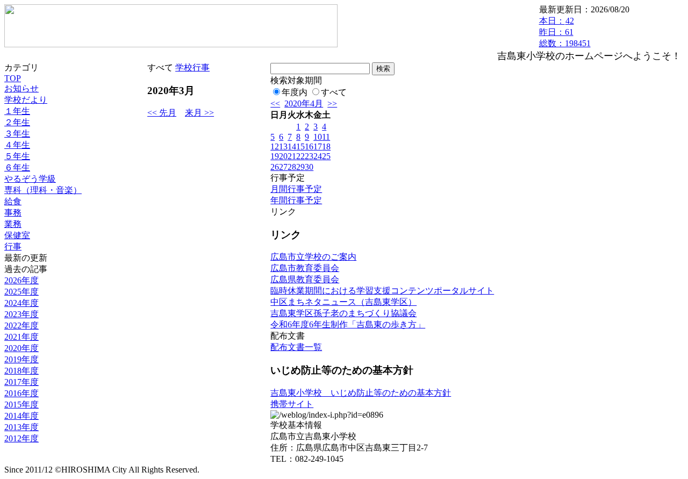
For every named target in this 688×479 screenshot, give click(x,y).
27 (283, 166)
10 (317, 136)
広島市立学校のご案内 (313, 256)
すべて (334, 92)
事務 (13, 212)
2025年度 (21, 291)
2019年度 (21, 359)
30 (309, 166)
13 (283, 146)
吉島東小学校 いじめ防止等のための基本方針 (360, 392)
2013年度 (21, 427)
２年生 (17, 122)
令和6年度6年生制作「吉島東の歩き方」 (347, 324)
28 (292, 166)
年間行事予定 (296, 200)
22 (300, 156)
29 (300, 166)
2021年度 (21, 336)
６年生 (17, 167)
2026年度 (21, 280)
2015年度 (21, 404)
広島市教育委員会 (304, 268)
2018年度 (21, 370)
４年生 (17, 144)
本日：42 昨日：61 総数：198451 (565, 32)
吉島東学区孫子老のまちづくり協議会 (343, 313)
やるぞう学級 (30, 178)
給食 (13, 201)
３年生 (17, 133)
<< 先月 (161, 112)
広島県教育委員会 (304, 279)
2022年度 (21, 325)
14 (292, 146)
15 (300, 146)
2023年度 (21, 314)
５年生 (17, 156)
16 (309, 146)
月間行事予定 (296, 189)
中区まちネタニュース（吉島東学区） (343, 301)
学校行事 (192, 67)
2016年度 (21, 393)
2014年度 (21, 415)
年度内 (294, 92)
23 (309, 156)
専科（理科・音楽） (43, 190)
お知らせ (21, 88)
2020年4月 (303, 103)
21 (292, 156)
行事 (13, 246)
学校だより (25, 99)
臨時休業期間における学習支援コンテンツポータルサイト (382, 290)
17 (317, 146)
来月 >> (199, 112)
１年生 (17, 111)
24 (317, 156)
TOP (12, 78)
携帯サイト (291, 404)
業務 (13, 223)
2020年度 (21, 348)
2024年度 (21, 303)
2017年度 (21, 382)
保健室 (17, 235)
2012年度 (21, 438)
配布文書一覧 (296, 347)
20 (283, 156)
